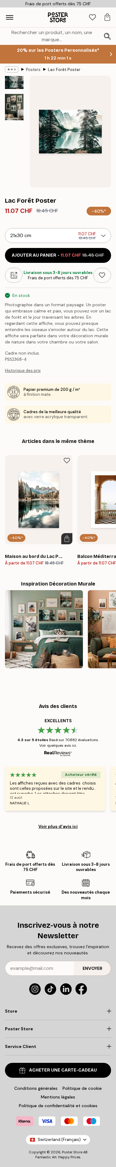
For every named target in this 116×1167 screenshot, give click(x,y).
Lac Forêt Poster (64, 69)
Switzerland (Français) (59, 1139)
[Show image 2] (14, 107)
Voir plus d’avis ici (58, 826)
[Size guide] (14, 275)
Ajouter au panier (58, 255)
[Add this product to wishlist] (102, 275)
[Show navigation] (9, 17)
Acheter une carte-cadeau (63, 1070)
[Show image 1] (14, 82)
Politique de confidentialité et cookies (58, 1105)
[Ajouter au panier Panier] (66, 538)
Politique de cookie (82, 1088)
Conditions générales (36, 1088)
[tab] (92, 17)
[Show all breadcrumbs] (12, 69)
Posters (33, 69)
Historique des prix (23, 370)
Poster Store (72, 1152)
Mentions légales (58, 1097)
